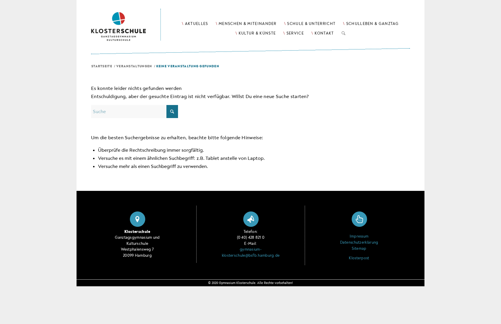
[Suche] (343, 32)
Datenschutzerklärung (359, 242)
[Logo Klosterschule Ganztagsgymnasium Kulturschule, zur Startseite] (126, 20)
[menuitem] (195, 23)
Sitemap (359, 248)
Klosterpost (359, 258)
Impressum (359, 236)
